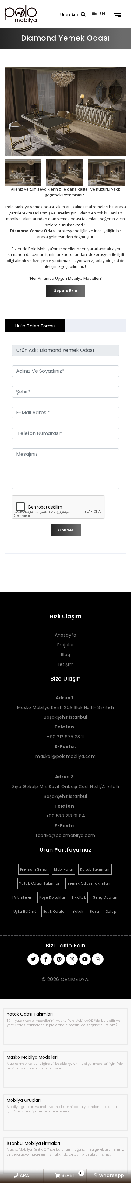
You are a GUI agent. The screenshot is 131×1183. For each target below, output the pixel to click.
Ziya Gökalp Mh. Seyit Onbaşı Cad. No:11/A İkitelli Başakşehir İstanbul (65, 786)
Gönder (65, 530)
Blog (65, 655)
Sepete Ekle (65, 290)
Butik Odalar (54, 911)
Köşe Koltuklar (52, 897)
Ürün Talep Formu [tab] (35, 326)
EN (102, 14)
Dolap (111, 911)
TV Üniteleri (22, 897)
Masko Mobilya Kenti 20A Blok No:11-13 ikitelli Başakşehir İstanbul (65, 707)
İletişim (66, 664)
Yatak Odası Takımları (40, 883)
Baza (94, 911)
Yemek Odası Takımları (89, 883)
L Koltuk (79, 897)
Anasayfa (65, 635)
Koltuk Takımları (95, 869)
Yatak (78, 911)
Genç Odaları (105, 897)
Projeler (65, 645)
